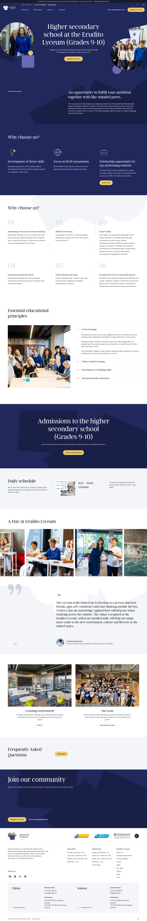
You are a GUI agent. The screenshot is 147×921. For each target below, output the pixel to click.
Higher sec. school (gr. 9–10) (77, 859)
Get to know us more (107, 725)
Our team (119, 868)
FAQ (117, 877)
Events (118, 862)
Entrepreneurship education (95, 378)
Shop (118, 874)
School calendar (122, 859)
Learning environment (124, 855)
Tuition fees (96, 865)
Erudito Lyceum (122, 849)
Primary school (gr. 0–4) (75, 852)
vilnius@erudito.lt (50, 893)
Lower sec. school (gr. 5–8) (76, 855)
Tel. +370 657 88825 (40, 4)
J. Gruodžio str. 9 (86, 907)
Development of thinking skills (96, 370)
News (118, 865)
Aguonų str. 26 (19, 907)
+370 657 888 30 (50, 900)
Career (118, 871)
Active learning (89, 329)
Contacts (62, 10)
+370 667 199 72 (50, 891)
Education (24, 10)
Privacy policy (36, 918)
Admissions (38, 10)
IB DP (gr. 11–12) (72, 862)
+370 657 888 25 (116, 891)
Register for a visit (136, 10)
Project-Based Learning (93, 361)
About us (50, 10)
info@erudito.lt (52, 4)
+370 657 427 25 (50, 905)
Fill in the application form (101, 1)
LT (141, 4)
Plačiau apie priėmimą (73, 452)
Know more (61, 754)
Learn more (106, 183)
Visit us (39, 725)
